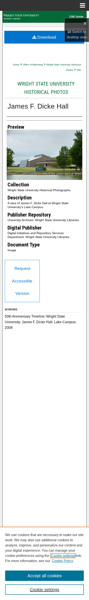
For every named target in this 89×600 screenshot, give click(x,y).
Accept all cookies (44, 575)
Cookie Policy (62, 561)
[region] (44, 563)
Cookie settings (63, 556)
